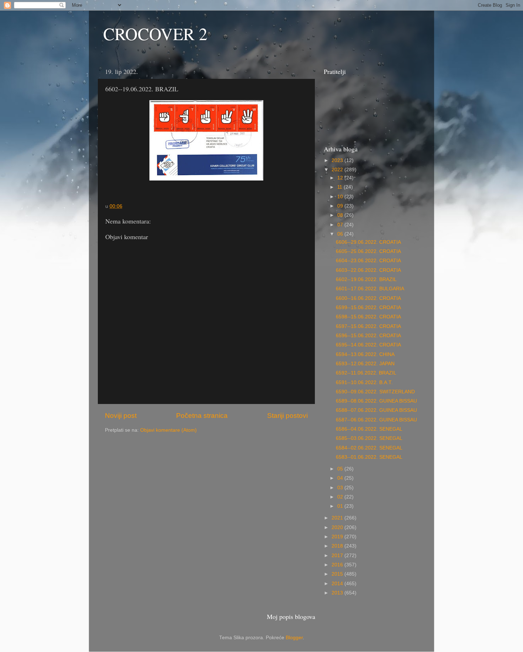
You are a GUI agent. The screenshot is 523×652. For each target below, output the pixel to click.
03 (340, 487)
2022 (338, 169)
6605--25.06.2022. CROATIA (368, 251)
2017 (338, 555)
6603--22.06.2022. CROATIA (368, 270)
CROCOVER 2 (155, 33)
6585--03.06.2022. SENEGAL (369, 438)
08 (340, 215)
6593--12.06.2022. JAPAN (365, 363)
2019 (338, 536)
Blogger (294, 637)
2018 (338, 546)
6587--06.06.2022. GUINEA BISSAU (376, 419)
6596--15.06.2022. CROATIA (368, 335)
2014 (338, 583)
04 (340, 478)
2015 (338, 574)
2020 (338, 527)
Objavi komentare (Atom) (168, 430)
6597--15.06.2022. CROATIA (368, 326)
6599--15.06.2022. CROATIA (368, 307)
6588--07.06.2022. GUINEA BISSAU (376, 410)
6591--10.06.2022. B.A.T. (364, 382)
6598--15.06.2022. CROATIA (368, 316)
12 (340, 177)
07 (340, 224)
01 (340, 506)
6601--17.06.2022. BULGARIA (370, 288)
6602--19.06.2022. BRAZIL (366, 279)
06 (340, 234)
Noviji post (121, 415)
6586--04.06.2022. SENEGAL (369, 429)
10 (340, 196)
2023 (338, 160)
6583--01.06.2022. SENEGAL (369, 457)
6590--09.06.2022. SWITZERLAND (375, 391)
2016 (338, 564)
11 (340, 187)
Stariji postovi (287, 415)
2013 (338, 593)
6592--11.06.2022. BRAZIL (366, 373)
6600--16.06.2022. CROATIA (368, 298)
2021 (338, 518)
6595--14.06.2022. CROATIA (368, 344)
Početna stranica (202, 415)
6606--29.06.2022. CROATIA (368, 242)
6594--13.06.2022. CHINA (365, 354)
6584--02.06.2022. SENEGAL (369, 448)
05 (340, 469)
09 (340, 206)
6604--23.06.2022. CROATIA (368, 260)
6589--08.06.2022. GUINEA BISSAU (376, 401)
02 (340, 497)
